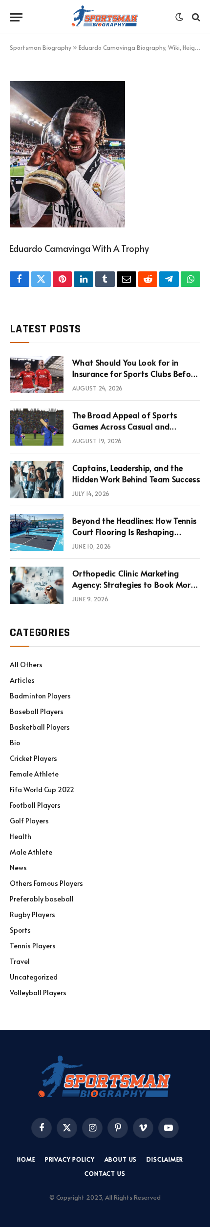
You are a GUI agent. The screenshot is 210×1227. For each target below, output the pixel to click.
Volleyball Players (38, 992)
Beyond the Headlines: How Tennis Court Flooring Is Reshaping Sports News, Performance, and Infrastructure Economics (134, 537)
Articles (22, 680)
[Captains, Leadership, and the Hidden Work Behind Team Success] (36, 479)
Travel (20, 961)
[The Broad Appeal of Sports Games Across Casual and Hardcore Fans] (36, 427)
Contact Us (104, 1173)
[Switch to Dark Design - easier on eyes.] (179, 17)
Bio (15, 742)
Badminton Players (40, 695)
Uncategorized (34, 977)
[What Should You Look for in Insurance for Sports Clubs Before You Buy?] (36, 374)
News (18, 867)
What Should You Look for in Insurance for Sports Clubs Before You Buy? (135, 373)
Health (20, 836)
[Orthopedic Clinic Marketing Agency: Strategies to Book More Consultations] (36, 585)
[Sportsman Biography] (105, 17)
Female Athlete (34, 773)
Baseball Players (36, 711)
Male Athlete (31, 852)
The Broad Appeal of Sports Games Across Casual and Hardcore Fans (124, 426)
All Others (26, 664)
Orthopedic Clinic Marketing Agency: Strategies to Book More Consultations (133, 584)
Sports (20, 930)
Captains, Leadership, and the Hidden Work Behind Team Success (136, 473)
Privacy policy (70, 1159)
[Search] (195, 17)
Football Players (35, 805)
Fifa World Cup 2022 (42, 789)
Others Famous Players (46, 883)
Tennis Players (33, 945)
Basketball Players (40, 727)
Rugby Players (32, 914)
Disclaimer (165, 1159)
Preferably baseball (42, 898)
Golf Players (29, 820)
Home (26, 1159)
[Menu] (16, 17)
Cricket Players (33, 758)
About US (121, 1159)
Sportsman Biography (40, 47)
